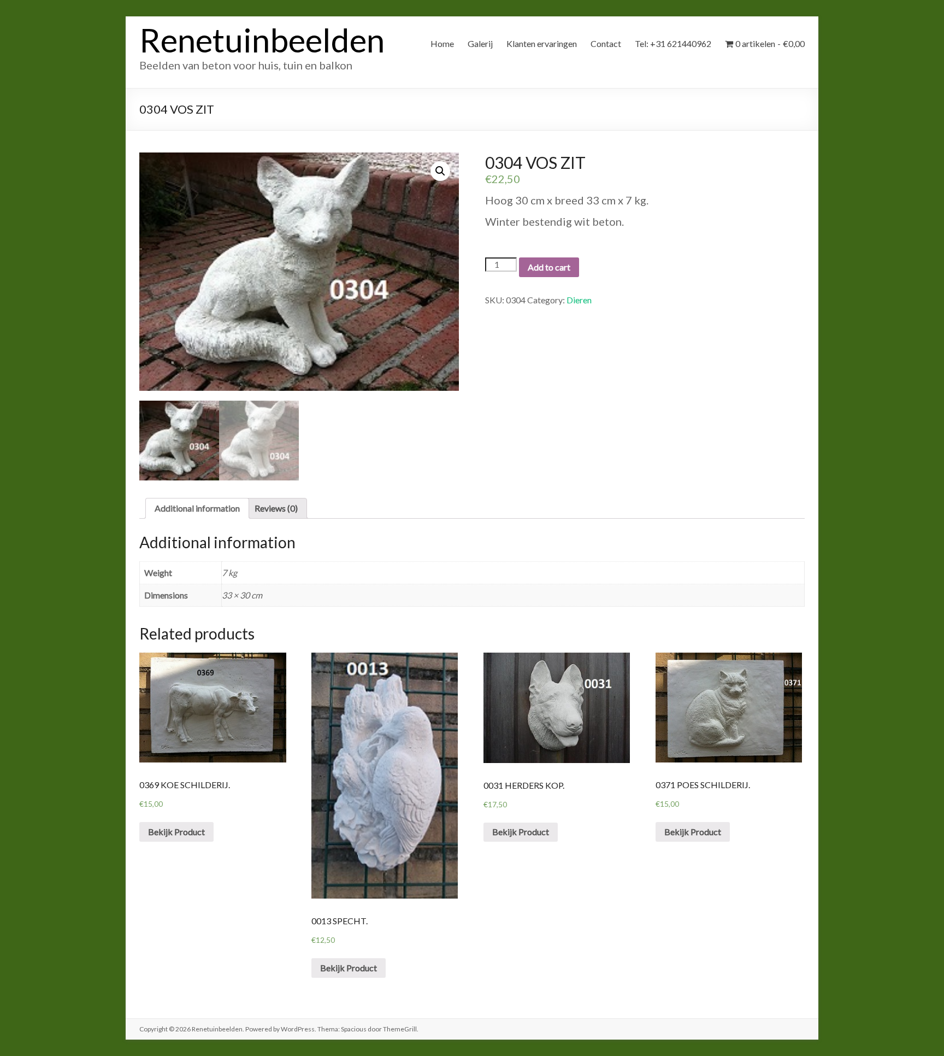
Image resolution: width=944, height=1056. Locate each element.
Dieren (579, 300)
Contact (606, 43)
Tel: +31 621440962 (673, 43)
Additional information (197, 508)
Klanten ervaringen (541, 43)
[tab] (197, 508)
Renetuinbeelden (262, 40)
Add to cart (549, 267)
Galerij (480, 43)
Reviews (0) (276, 508)
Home (442, 43)
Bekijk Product (176, 831)
